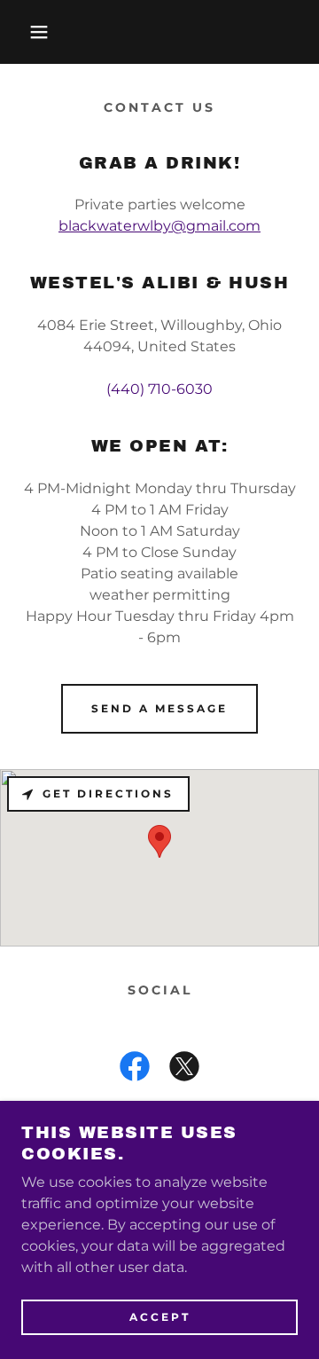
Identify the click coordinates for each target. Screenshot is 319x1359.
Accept (160, 1317)
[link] (135, 1070)
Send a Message (159, 708)
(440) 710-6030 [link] (159, 389)
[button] (25, 32)
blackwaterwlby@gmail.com (159, 225)
